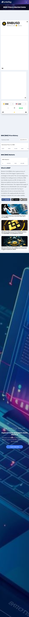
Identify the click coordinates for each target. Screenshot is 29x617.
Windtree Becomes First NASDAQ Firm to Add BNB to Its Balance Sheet (13, 232)
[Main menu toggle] (26, 2)
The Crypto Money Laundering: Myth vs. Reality (13, 216)
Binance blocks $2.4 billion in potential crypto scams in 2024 (14, 248)
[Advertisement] (14, 14)
